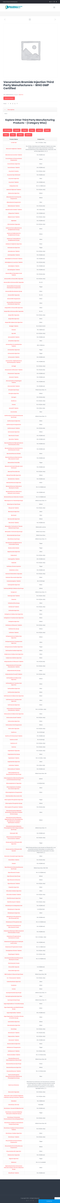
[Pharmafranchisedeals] (14, 7)
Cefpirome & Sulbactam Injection (13, 654)
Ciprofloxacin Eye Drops (13, 876)
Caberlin (13, 562)
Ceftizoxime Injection (14, 692)
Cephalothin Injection (14, 761)
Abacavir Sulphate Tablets (13, 148)
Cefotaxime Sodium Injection (13, 650)
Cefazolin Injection (13, 610)
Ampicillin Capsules (13, 315)
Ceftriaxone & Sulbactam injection (14, 696)
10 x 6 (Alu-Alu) (41, 408)
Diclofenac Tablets (13, 1137)
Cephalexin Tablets (13, 758)
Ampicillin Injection (13, 318)
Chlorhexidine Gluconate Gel (14, 796)
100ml (40, 159)
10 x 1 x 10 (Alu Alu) (41, 1054)
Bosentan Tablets (14, 522)
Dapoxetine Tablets (13, 1036)
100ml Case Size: (40, 531)
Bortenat (13, 515)
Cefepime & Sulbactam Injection (13, 614)
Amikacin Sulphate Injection (14, 244)
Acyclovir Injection (14, 178)
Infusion (39, 130)
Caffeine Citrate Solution (14, 566)
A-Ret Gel (13, 142)
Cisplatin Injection (14, 887)
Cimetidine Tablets (13, 860)
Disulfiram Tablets (13, 1173)
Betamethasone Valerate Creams (13, 497)
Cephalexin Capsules (14, 750)
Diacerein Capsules (13, 1092)
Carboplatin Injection (14, 584)
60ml (40, 164)
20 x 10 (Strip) (41, 581)
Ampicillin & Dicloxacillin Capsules (13, 311)
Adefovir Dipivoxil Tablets (13, 189)
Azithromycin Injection (13, 421)
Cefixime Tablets (14, 632)
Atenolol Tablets (13, 377)
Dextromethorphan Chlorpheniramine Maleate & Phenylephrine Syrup (14, 1076)
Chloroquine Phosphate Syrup (13, 803)
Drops (32, 130)
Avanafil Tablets (13, 408)
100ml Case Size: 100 (40, 974)
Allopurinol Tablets (13, 213)
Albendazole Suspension (14, 202)
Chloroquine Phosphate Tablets (14, 807)
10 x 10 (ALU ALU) (40, 326)
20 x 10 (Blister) (41, 439)
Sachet (47, 130)
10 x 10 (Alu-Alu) (40, 171)
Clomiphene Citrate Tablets (14, 950)
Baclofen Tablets (14, 439)
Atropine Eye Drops (13, 390)
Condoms (13, 985)
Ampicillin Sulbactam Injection (13, 322)
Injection (21, 94)
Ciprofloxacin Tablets (14, 883)
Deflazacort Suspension (14, 1047)
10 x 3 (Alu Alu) (41, 209)
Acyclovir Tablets (14, 182)
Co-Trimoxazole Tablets (14, 978)
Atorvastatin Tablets (14, 386)
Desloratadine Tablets (13, 1054)
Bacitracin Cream (14, 435)
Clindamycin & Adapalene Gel (13, 905)
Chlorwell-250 (14, 833)
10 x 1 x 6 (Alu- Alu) (41, 758)
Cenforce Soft (14, 739)
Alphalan (13, 220)
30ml (40, 239)
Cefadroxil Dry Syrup (14, 603)
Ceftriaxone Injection (14, 705)
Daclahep (13, 1029)
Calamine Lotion (13, 570)
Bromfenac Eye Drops (14, 539)
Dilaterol (13, 1162)
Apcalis (14, 333)
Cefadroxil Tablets (13, 607)
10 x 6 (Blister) (41, 1101)
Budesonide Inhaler (13, 548)
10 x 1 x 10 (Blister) (41, 487)
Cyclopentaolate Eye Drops (13, 992)
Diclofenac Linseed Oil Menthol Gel (13, 1108)
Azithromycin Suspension (14, 424)
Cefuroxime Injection (14, 721)
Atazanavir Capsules (14, 373)
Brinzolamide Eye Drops (13, 535)
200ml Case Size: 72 (40, 416)
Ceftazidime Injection (14, 688)
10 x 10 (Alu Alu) (41, 206)
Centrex (13, 747)
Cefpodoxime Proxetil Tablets (13, 674)
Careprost (14, 592)
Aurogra (13, 397)
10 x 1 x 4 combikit (41, 1162)
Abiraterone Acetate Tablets (13, 155)
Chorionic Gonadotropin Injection (13, 856)
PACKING (40, 1104)
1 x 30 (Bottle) (41, 783)
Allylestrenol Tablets (14, 217)
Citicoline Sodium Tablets (13, 894)
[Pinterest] (54, 2)
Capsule (17, 130)
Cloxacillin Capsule (13, 967)
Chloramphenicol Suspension (13, 792)
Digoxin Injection (13, 1158)
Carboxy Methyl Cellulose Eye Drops (14, 588)
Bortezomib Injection (14, 519)
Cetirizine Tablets (14, 765)
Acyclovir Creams (14, 171)
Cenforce (13, 732)
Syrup (12, 134)
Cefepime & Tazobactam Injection (14, 618)
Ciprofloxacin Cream (14, 872)
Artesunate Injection (14, 353)
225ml (40, 588)
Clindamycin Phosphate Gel (14, 922)
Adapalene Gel (14, 186)
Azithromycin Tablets (14, 428)
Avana (14, 404)
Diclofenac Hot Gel (13, 1104)
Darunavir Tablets (14, 1040)
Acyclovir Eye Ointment (13, 175)
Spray (6, 134)
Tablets (20, 134)
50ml (40, 228)
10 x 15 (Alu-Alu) (40, 224)
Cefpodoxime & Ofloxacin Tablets (13, 661)
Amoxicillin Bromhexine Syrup (13, 291)
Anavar (14, 329)
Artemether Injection (14, 349)
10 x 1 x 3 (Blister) (40, 186)
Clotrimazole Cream (13, 963)
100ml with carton (41, 527)
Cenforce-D (13, 743)
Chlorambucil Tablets (14, 769)
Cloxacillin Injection (13, 970)
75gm (40, 247)
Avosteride (14, 412)
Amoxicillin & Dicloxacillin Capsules (14, 282)
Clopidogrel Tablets (13, 954)
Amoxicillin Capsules (14, 295)
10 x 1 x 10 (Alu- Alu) (41, 142)
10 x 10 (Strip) (40, 732)
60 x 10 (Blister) (41, 1012)
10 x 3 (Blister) (41, 329)
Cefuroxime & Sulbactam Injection (14, 714)
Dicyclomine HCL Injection (13, 1151)
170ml (40, 1063)
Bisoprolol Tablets (14, 508)
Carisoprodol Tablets (14, 595)
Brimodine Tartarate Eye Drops (13, 531)
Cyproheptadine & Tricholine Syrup (14, 1003)
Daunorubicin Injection (13, 1043)
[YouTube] (52, 2)
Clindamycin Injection (14, 913)
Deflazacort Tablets (14, 1051)
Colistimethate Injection (14, 981)
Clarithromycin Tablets (13, 902)
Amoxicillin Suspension (13, 298)
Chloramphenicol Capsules (13, 783)
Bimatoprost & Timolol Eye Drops (14, 500)
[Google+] (50, 2)
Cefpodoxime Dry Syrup (13, 670)
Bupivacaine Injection (14, 551)
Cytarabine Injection (14, 1021)
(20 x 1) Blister (41, 345)
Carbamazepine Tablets (14, 581)
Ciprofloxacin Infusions (13, 880)
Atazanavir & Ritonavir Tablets (13, 370)
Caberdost (14, 555)
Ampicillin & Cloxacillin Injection (14, 307)
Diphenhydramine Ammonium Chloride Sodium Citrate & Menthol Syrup (14, 1167)
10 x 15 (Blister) (41, 386)
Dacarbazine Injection (13, 1025)
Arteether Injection (13, 341)
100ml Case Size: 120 (40, 773)
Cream (24, 130)
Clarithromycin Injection (14, 898)
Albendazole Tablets (14, 206)
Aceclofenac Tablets (14, 167)
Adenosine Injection (13, 193)
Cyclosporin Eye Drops (14, 1000)
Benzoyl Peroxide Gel (14, 471)
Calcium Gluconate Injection (14, 577)
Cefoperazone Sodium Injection (14, 647)
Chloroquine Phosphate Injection (13, 799)
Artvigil (14, 366)
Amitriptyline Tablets (14, 255)
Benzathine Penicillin (14, 462)
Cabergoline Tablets (14, 559)
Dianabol (13, 1101)
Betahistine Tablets (13, 479)
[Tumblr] (56, 2)
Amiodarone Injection (14, 247)
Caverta (13, 599)
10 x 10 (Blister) (41, 155)
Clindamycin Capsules (13, 909)
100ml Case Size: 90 (40, 1059)
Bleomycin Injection (13, 511)
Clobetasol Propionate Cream (13, 947)
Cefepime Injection (13, 621)
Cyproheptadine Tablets (14, 1012)
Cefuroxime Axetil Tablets (13, 717)
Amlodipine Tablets (13, 266)
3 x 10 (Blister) (41, 967)
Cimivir (14, 863)
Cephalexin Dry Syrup (14, 754)
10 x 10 (40, 282)
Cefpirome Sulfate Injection (14, 658)
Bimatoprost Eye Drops (13, 504)
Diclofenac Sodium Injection (14, 1133)
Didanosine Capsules (14, 1155)
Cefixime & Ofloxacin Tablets (13, 625)
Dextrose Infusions (13, 1085)
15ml (41, 178)
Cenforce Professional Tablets (13, 736)
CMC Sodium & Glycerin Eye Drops (13, 974)
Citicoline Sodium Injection (13, 891)
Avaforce (13, 401)
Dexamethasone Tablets (14, 1071)
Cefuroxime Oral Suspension (14, 725)
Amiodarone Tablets (14, 251)
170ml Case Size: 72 (40, 390)
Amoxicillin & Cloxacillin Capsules (13, 278)
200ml (40, 504)
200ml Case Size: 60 (40, 1123)
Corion (14, 989)
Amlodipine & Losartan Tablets (14, 262)
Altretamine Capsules (14, 224)
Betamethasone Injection (13, 482)
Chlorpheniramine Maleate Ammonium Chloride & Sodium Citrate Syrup (13, 812)
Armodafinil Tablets (13, 337)
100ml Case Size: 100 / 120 (41, 868)
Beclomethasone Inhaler (14, 453)
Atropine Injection (14, 393)
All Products (7, 130)
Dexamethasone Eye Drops (13, 1063)
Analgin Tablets (13, 326)
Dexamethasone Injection (13, 1067)
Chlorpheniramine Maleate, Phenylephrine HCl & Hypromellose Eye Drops (13, 828)
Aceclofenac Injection (14, 164)
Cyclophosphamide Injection (14, 996)
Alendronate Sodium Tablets (14, 209)
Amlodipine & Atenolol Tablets (13, 258)
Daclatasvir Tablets (13, 1032)
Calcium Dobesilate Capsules (13, 573)
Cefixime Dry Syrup (13, 629)
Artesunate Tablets (13, 357)
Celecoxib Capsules (13, 728)
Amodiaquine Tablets (14, 269)
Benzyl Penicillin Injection (14, 475)
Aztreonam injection (14, 432)
